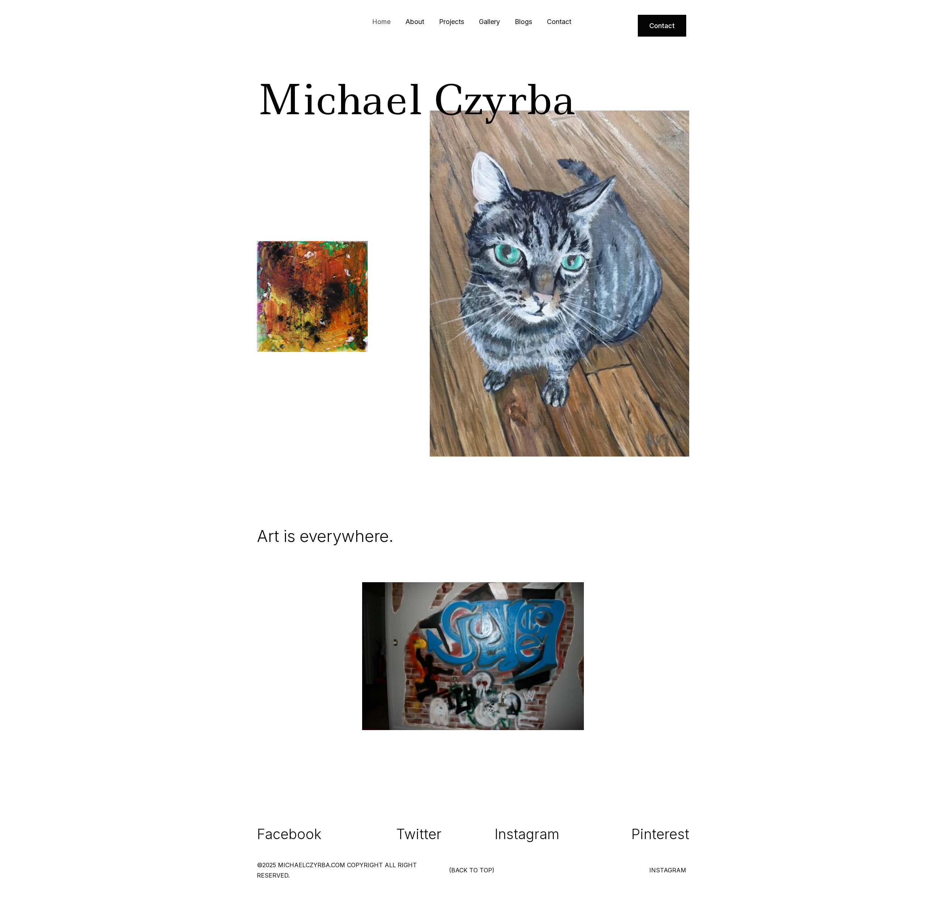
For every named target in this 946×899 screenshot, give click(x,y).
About (414, 22)
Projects (451, 22)
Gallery (489, 22)
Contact (559, 22)
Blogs (523, 22)
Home (381, 22)
